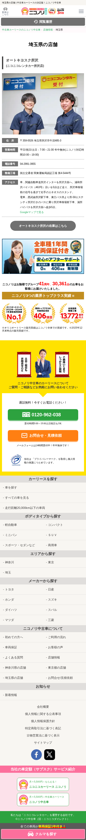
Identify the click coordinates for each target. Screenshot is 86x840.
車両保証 (11, 647)
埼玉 (8, 572)
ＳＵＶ (52, 535)
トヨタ (9, 589)
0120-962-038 (46, 414)
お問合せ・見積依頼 (45, 435)
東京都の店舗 (57, 667)
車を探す (11, 487)
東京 (51, 562)
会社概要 (43, 706)
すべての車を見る (17, 497)
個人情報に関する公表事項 (43, 714)
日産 (51, 589)
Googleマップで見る (32, 212)
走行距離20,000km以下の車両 (25, 507)
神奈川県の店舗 (15, 667)
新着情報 (11, 695)
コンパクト (55, 524)
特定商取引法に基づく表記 (43, 728)
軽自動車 (11, 524)
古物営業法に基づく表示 (43, 735)
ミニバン (11, 535)
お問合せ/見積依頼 (60, 677)
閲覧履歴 (45, 21)
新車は (5, 13)
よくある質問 (14, 657)
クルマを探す (46, 834)
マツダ (9, 620)
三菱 (51, 620)
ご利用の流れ (57, 637)
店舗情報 (54, 657)
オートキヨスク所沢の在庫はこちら (43, 225)
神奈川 (9, 562)
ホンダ (9, 599)
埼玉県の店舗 (14, 677)
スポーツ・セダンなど (20, 545)
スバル (52, 609)
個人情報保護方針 (43, 721)
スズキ (52, 599)
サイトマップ (43, 742)
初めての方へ (14, 637)
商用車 (52, 545)
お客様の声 (55, 647)
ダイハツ (11, 609)
